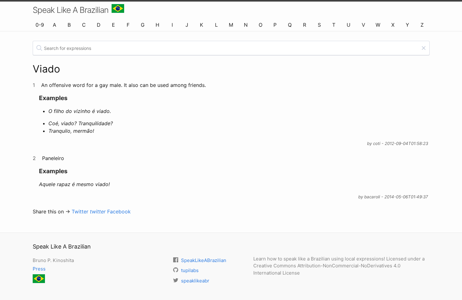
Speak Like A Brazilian (70, 10)
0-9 (40, 25)
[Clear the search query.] (424, 48)
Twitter (89, 211)
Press (39, 269)
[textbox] (231, 48)
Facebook (119, 211)
